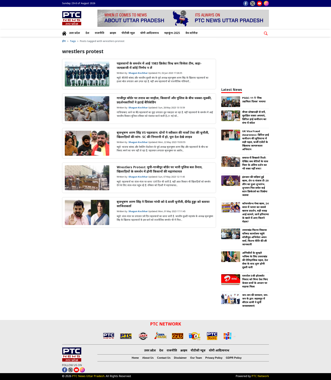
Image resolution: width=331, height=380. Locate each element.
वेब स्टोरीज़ (191, 33)
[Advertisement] (248, 62)
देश (87, 33)
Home (135, 357)
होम (64, 41)
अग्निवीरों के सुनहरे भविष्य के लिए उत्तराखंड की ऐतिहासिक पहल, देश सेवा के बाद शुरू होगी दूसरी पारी (255, 260)
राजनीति (99, 33)
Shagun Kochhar (138, 73)
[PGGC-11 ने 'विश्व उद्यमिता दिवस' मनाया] (230, 102)
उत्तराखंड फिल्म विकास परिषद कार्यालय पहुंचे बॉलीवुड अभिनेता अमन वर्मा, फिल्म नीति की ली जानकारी (254, 237)
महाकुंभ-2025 (172, 33)
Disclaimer (180, 357)
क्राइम (113, 33)
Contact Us (163, 357)
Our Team (196, 357)
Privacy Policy (213, 357)
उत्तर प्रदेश (74, 33)
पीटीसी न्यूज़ (128, 33)
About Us (148, 357)
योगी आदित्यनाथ (149, 33)
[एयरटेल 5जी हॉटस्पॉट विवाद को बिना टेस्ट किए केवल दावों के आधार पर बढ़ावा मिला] (230, 280)
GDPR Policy (234, 357)
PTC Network (260, 376)
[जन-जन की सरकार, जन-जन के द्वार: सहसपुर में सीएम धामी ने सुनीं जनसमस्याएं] (230, 299)
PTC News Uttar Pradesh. (88, 376)
